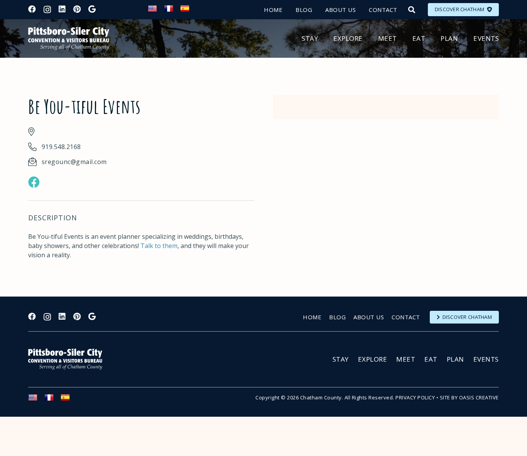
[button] (411, 9)
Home (312, 317)
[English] (156, 11)
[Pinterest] (77, 9)
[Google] (92, 9)
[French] (172, 11)
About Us (368, 317)
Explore (372, 359)
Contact (406, 317)
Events (486, 359)
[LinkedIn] (62, 9)
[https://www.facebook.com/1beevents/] (34, 182)
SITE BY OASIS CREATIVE (469, 397)
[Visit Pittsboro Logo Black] (68, 38)
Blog (337, 317)
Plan (455, 359)
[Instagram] (47, 9)
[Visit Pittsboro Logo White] (68, 359)
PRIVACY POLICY (415, 397)
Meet (405, 359)
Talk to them (158, 245)
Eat (430, 359)
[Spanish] (188, 11)
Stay (341, 359)
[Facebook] (32, 9)
